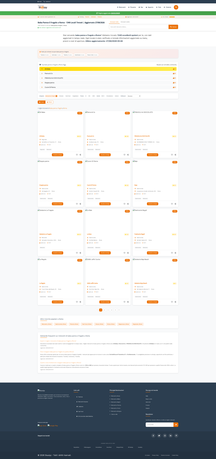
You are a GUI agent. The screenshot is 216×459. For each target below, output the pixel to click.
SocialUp (140, 447)
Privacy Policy (155, 455)
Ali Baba (47, 69)
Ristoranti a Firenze (116, 405)
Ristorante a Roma (46, 324)
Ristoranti (122, 7)
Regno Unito (149, 399)
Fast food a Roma (86, 324)
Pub (159, 7)
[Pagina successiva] (119, 310)
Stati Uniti (148, 402)
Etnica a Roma (110, 324)
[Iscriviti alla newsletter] (175, 424)
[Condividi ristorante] (80, 154)
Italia (147, 396)
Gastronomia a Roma (60, 324)
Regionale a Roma (137, 324)
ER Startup (130, 447)
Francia (147, 405)
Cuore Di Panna (50, 87)
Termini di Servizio (165, 455)
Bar (142, 7)
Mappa (50, 102)
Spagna (148, 408)
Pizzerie (133, 7)
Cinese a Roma (99, 324)
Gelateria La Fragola (45, 234)
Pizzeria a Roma (74, 324)
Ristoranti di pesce (83, 401)
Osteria (168, 7)
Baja (135, 185)
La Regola (42, 283)
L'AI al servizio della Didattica (85, 416)
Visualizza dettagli (57, 154)
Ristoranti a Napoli (115, 402)
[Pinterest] (176, 436)
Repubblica (76, 447)
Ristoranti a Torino (115, 408)
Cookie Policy (175, 455)
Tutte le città (114, 414)
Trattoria (80, 397)
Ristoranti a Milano (115, 399)
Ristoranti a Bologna (116, 411)
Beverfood (109, 447)
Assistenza (47, 1)
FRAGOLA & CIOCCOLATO (54, 78)
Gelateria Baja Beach (140, 283)
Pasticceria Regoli (139, 234)
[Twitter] (159, 436)
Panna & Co (49, 73)
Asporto (150, 7)
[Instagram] (165, 436)
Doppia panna (49, 83)
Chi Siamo (147, 455)
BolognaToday (119, 447)
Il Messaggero (87, 447)
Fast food (80, 411)
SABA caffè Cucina (92, 283)
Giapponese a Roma (124, 324)
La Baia (89, 234)
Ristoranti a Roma (115, 396)
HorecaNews (99, 447)
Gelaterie (81, 406)
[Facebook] (153, 436)
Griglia (42, 102)
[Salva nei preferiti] (77, 154)
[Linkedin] (171, 436)
